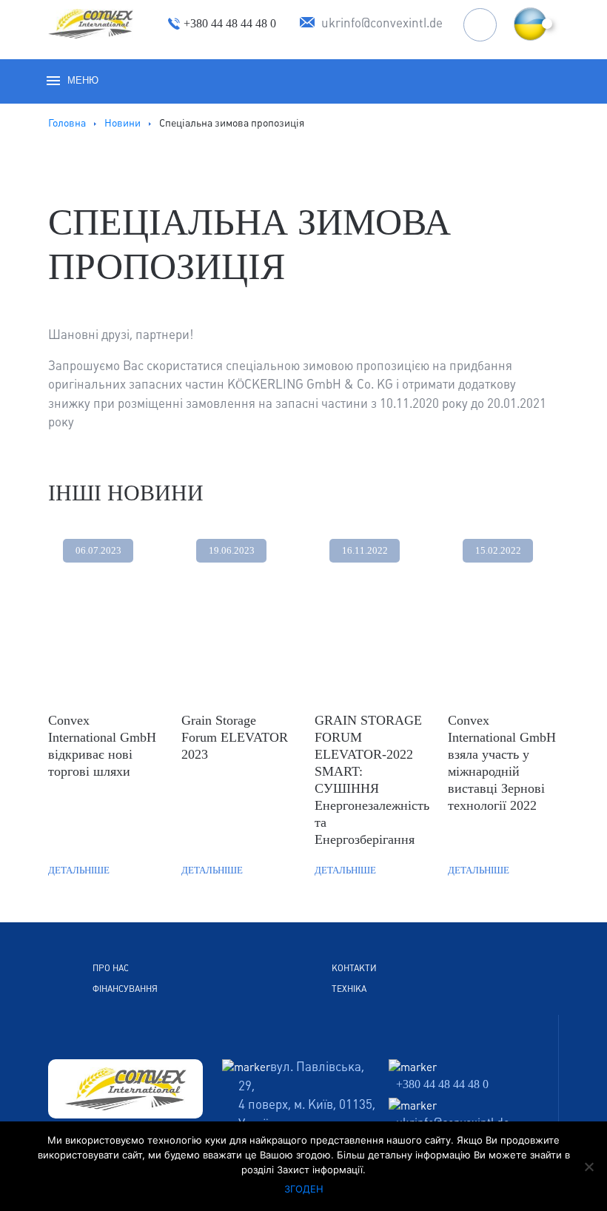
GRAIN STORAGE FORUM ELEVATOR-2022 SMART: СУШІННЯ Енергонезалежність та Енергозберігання (370, 780)
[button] (530, 24)
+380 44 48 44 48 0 (442, 1084)
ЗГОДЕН (303, 1189)
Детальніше (79, 870)
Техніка (349, 989)
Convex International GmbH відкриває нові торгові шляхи (102, 746)
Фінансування (125, 989)
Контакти (354, 968)
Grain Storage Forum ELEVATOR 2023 (234, 737)
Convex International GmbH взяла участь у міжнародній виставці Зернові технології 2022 (502, 763)
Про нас (111, 968)
